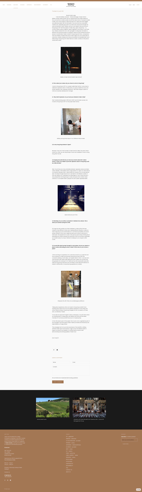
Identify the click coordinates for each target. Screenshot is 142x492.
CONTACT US (69, 469)
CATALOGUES (22, 4)
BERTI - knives (69, 449)
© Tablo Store (7, 489)
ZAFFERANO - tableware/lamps (73, 445)
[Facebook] (4, 480)
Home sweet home (41, 419)
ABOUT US (68, 472)
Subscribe (126, 443)
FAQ (51, 4)
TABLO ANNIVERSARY (37, 4)
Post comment (58, 381)
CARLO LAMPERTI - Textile (72, 455)
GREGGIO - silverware (71, 438)
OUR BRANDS (9, 4)
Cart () (138, 4)
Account (130, 4)
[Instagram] (7, 480)
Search (134, 4)
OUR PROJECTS (29, 4)
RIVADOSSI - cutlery (70, 457)
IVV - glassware (69, 436)
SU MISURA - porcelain (71, 447)
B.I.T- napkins (69, 451)
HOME (4, 4)
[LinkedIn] (10, 480)
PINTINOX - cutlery (70, 442)
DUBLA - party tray (70, 453)
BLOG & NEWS (16, 4)
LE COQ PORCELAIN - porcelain (73, 440)
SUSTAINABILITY (45, 4)
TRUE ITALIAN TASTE (75, 321)
